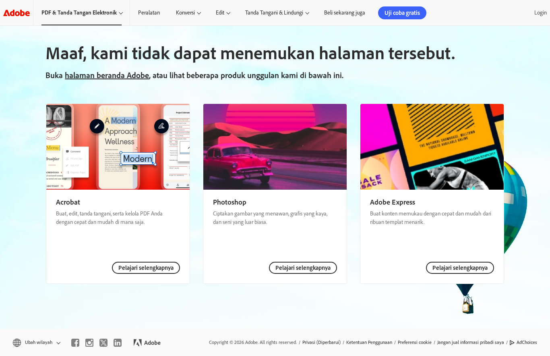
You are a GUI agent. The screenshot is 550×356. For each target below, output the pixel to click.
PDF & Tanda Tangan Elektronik (79, 12)
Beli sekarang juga (344, 12)
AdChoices (527, 342)
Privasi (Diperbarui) (321, 342)
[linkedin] (118, 343)
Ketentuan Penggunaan (369, 342)
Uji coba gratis (402, 13)
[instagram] (89, 343)
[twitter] (103, 343)
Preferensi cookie (415, 342)
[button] (36, 342)
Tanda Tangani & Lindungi (274, 12)
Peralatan (149, 12)
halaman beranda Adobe (107, 75)
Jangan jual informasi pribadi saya (470, 342)
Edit (220, 12)
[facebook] (75, 343)
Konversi (185, 12)
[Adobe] (16, 12)
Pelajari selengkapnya (146, 267)
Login (540, 12)
